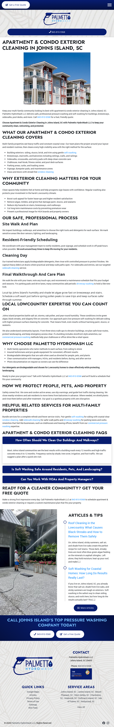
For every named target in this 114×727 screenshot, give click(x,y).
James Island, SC (86, 691)
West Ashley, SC (81, 695)
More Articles (87, 607)
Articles (33, 695)
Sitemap (33, 704)
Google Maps (33, 691)
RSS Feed (32, 707)
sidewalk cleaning (10, 267)
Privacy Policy (33, 698)
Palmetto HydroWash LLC (23, 723)
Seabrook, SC (70, 698)
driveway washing (85, 283)
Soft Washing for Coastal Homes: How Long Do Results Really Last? (87, 573)
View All (81, 707)
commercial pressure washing (16, 337)
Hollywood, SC (88, 701)
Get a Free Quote (17, 4)
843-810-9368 (58, 32)
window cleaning (46, 171)
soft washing (70, 152)
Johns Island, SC (68, 691)
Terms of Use (33, 701)
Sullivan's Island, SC (87, 698)
